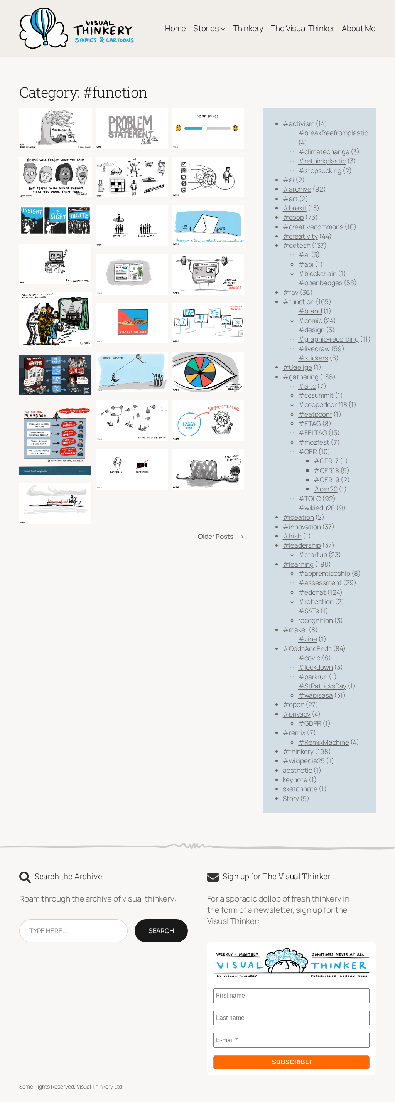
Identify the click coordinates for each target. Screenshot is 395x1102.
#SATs (308, 610)
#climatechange (323, 151)
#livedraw (314, 348)
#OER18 (326, 470)
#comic (310, 320)
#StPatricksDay (322, 685)
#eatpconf (315, 414)
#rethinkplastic (322, 160)
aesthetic (297, 770)
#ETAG (309, 423)
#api (306, 264)
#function (298, 301)
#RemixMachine (323, 742)
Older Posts (221, 536)
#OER (307, 451)
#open (293, 704)
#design (311, 329)
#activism (298, 123)
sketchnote (300, 788)
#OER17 (326, 460)
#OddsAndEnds (307, 648)
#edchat (312, 592)
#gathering (301, 376)
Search (161, 930)
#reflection (316, 601)
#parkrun (312, 676)
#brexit (295, 207)
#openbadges (320, 282)
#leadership (302, 545)
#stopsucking (319, 170)
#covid (309, 657)
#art (290, 198)
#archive (297, 188)
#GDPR (309, 723)
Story (291, 798)
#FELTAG (312, 432)
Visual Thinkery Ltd (99, 1086)
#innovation (302, 526)
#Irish (292, 535)
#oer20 (326, 488)
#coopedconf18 (322, 404)
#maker (295, 629)
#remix (294, 732)
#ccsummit (316, 395)
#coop (293, 217)
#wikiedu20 (316, 507)
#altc (307, 385)
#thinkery (298, 751)
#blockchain (317, 273)
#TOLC (309, 498)
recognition (315, 620)
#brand (310, 310)
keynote (295, 779)
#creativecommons (313, 226)
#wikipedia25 (304, 760)
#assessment (320, 582)
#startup (312, 554)
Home (175, 28)
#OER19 (326, 479)
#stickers (313, 357)
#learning (298, 564)
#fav (291, 292)
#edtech (297, 245)
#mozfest (313, 442)
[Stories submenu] (223, 28)
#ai (288, 179)
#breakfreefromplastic (333, 132)
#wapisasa (315, 695)
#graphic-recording (328, 338)
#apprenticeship (324, 573)
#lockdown (315, 666)
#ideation (298, 517)
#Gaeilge (297, 367)
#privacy (297, 713)
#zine (307, 638)
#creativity (300, 236)
